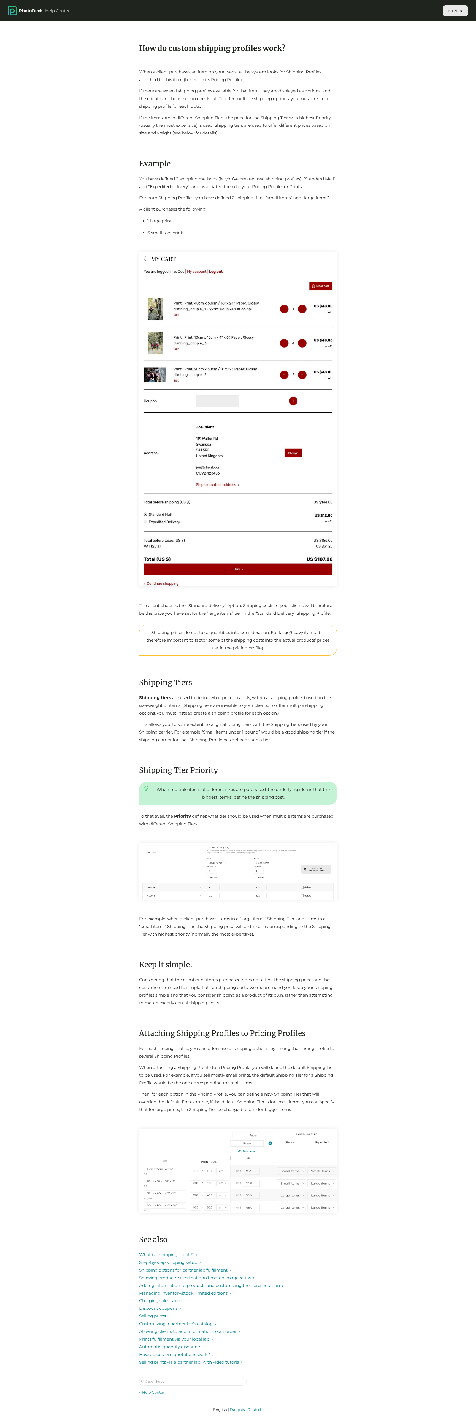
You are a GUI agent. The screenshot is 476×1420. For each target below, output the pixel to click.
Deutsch (255, 1409)
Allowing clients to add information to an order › (189, 1331)
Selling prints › (154, 1316)
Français (237, 1409)
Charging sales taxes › (162, 1300)
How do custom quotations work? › (176, 1354)
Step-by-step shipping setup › (170, 1262)
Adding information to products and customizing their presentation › (211, 1285)
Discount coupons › (160, 1308)
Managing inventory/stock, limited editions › (185, 1293)
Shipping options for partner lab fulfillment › (185, 1270)
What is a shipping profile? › (168, 1254)
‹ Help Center (151, 1392)
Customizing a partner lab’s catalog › (177, 1323)
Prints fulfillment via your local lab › (176, 1339)
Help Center (44, 10)
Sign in (455, 11)
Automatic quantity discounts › (172, 1346)
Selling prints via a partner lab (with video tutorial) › (192, 1362)
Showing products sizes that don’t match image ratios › (197, 1277)
